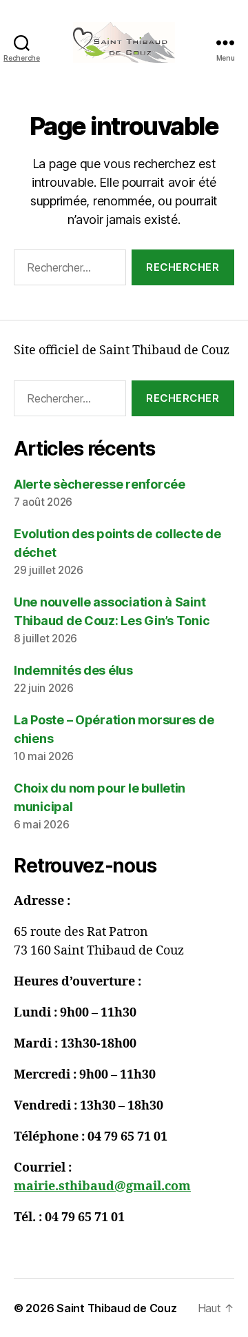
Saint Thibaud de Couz (116, 1308)
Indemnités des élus (73, 670)
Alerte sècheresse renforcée (99, 484)
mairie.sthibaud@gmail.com (102, 1186)
